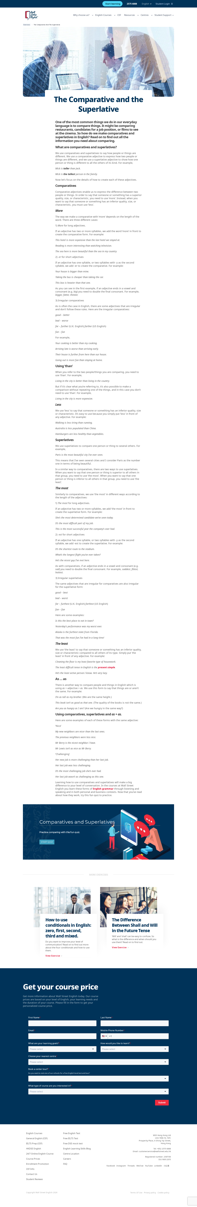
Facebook (111, 1165)
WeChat (139, 1165)
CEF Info (30, 1169)
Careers (67, 1158)
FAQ (65, 1163)
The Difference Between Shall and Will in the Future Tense (134, 925)
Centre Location (71, 1153)
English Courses (34, 1133)
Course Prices (33, 1158)
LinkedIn (158, 1165)
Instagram (121, 1165)
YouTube (149, 1165)
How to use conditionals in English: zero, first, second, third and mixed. (68, 928)
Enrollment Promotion (37, 1163)
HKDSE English (33, 1148)
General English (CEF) (37, 1138)
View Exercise (52, 955)
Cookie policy (163, 1192)
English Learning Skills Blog (77, 1148)
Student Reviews (34, 1179)
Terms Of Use (136, 1192)
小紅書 (166, 1165)
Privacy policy (150, 1192)
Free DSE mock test (73, 1143)
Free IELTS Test (70, 1138)
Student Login (163, 3)
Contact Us (31, 1174)
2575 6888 (132, 3)
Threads (131, 1165)
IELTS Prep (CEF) (34, 1143)
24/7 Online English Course (39, 1153)
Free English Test (71, 1133)
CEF (119, 15)
